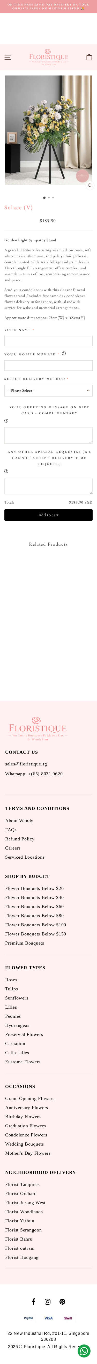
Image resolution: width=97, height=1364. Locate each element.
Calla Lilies (17, 1052)
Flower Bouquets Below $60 (34, 906)
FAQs (11, 829)
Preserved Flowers (24, 1034)
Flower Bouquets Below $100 (35, 924)
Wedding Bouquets (24, 1144)
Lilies (11, 1007)
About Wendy (19, 820)
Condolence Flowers (26, 1134)
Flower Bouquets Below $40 (34, 897)
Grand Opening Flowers (29, 1098)
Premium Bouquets (24, 943)
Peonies (13, 1016)
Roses (11, 979)
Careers (13, 848)
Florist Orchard (21, 1193)
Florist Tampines (22, 1184)
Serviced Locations (24, 857)
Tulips (11, 988)
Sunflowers (16, 998)
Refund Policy (20, 838)
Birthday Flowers (23, 1116)
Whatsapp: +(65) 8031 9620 (34, 773)
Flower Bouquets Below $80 (34, 915)
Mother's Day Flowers (28, 1153)
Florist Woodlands (24, 1211)
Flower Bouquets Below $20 (34, 888)
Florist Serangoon (23, 1230)
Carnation (15, 1043)
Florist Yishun (19, 1220)
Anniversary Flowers (26, 1107)
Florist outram (19, 1248)
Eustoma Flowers (23, 1061)
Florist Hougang (22, 1257)
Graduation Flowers (25, 1125)
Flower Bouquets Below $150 (35, 933)
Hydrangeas (17, 1025)
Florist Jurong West (25, 1202)
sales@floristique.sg (26, 763)
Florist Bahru (19, 1239)
